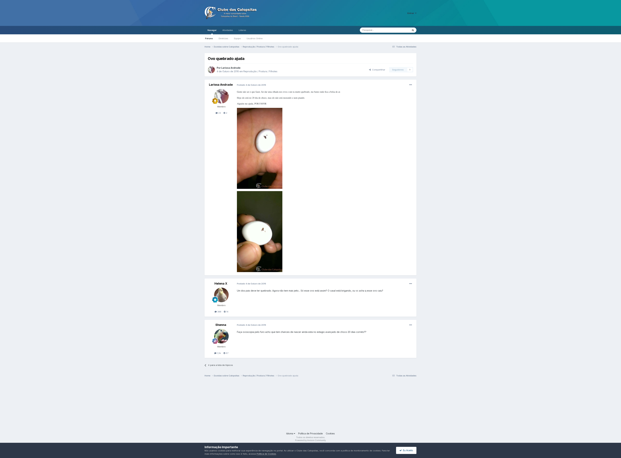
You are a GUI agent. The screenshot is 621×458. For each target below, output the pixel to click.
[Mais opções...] (410, 85)
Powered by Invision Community (310, 440)
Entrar (411, 13)
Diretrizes (223, 38)
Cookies (330, 433)
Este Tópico (399, 30)
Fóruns (209, 38)
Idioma (290, 433)
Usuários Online (255, 38)
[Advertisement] (302, 406)
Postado (251, 85)
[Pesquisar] (412, 30)
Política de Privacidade (310, 433)
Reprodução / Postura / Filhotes (260, 71)
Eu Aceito (407, 450)
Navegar (212, 30)
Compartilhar (378, 69)
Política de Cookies (266, 453)
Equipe (237, 38)
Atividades (227, 30)
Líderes (242, 30)
